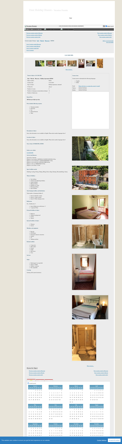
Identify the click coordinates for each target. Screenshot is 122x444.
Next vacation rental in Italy (105, 37)
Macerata (47, 40)
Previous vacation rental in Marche (34, 35)
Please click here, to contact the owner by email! (89, 86)
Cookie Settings (101, 440)
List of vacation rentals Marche (33, 46)
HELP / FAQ (109, 21)
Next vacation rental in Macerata (104, 33)
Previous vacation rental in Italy (33, 37)
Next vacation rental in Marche (105, 35)
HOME (31, 21)
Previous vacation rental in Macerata (34, 33)
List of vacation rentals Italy (32, 48)
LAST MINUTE (84, 21)
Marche (42, 40)
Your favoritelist (109, 42)
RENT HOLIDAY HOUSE (48, 21)
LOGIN (97, 21)
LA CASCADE (30, 152)
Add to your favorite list (108, 40)
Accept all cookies (114, 440)
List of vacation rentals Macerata (33, 44)
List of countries (30, 50)
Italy (38, 40)
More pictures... (69, 69)
